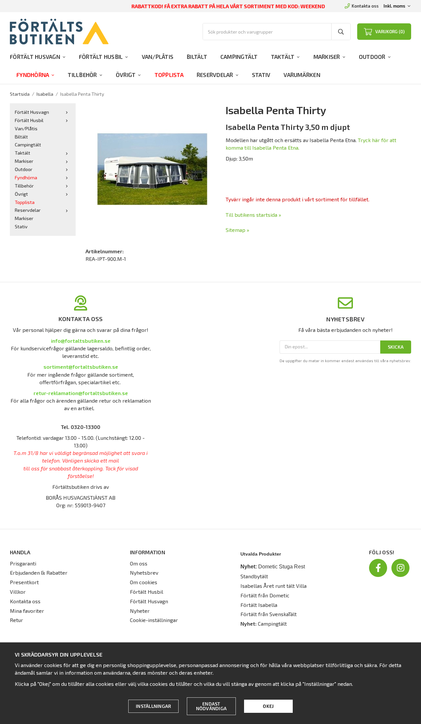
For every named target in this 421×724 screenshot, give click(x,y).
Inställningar (153, 706)
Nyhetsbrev (144, 572)
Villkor (18, 591)
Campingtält (239, 56)
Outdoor (372, 56)
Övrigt (126, 74)
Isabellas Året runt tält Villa (273, 586)
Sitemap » (237, 230)
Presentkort (24, 582)
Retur (16, 620)
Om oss (138, 563)
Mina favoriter (27, 611)
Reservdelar (215, 74)
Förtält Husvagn (35, 56)
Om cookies (143, 582)
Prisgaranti (23, 563)
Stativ (261, 74)
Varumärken (302, 74)
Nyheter (140, 611)
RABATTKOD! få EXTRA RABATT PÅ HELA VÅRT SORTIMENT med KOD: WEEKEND (228, 6)
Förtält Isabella (258, 605)
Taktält (283, 56)
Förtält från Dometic (264, 595)
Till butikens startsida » (253, 215)
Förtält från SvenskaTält (268, 614)
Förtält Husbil (101, 56)
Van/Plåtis (158, 56)
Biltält (196, 56)
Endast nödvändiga (211, 706)
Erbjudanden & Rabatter (38, 572)
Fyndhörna (32, 74)
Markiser (326, 56)
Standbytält (254, 576)
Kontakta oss (365, 6)
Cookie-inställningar (154, 620)
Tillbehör (82, 74)
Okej (268, 706)
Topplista (169, 74)
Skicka (396, 347)
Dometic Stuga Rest (281, 566)
